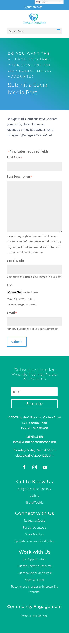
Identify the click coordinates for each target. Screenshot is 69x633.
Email (12, 313)
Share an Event (34, 580)
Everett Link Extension (34, 616)
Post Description (19, 176)
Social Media (16, 261)
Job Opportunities (34, 559)
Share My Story (34, 534)
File (9, 285)
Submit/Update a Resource (35, 566)
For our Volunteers (34, 527)
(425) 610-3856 (34, 7)
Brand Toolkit (34, 502)
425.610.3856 (34, 436)
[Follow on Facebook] (24, 467)
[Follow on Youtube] (44, 467)
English (43, 2)
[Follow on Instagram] (34, 467)
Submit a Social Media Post (34, 573)
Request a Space (34, 521)
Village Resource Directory (34, 489)
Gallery (34, 496)
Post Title (14, 157)
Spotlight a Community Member (34, 541)
